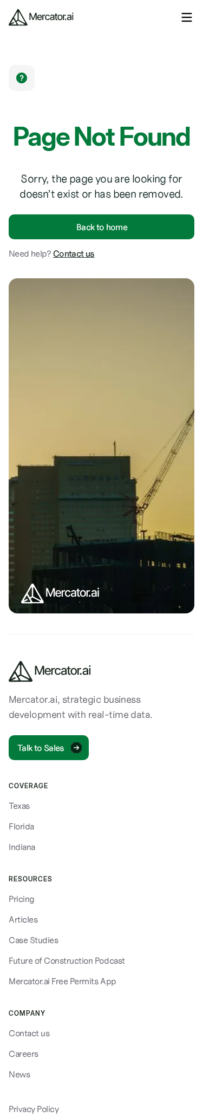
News (19, 1074)
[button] (186, 17)
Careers (23, 1053)
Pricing (22, 898)
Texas (19, 805)
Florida (21, 826)
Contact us (74, 253)
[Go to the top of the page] (50, 671)
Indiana (22, 846)
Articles (23, 919)
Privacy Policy (33, 1108)
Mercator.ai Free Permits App (62, 981)
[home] (41, 17)
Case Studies (33, 939)
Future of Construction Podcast (67, 960)
